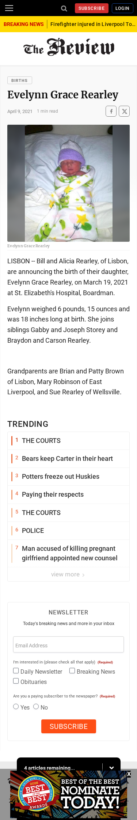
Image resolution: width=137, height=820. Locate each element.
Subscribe (92, 8)
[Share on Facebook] (111, 111)
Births (19, 80)
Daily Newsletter (41, 671)
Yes (25, 707)
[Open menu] (9, 8)
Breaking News (96, 671)
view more (66, 574)
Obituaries (33, 681)
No (44, 707)
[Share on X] (124, 111)
